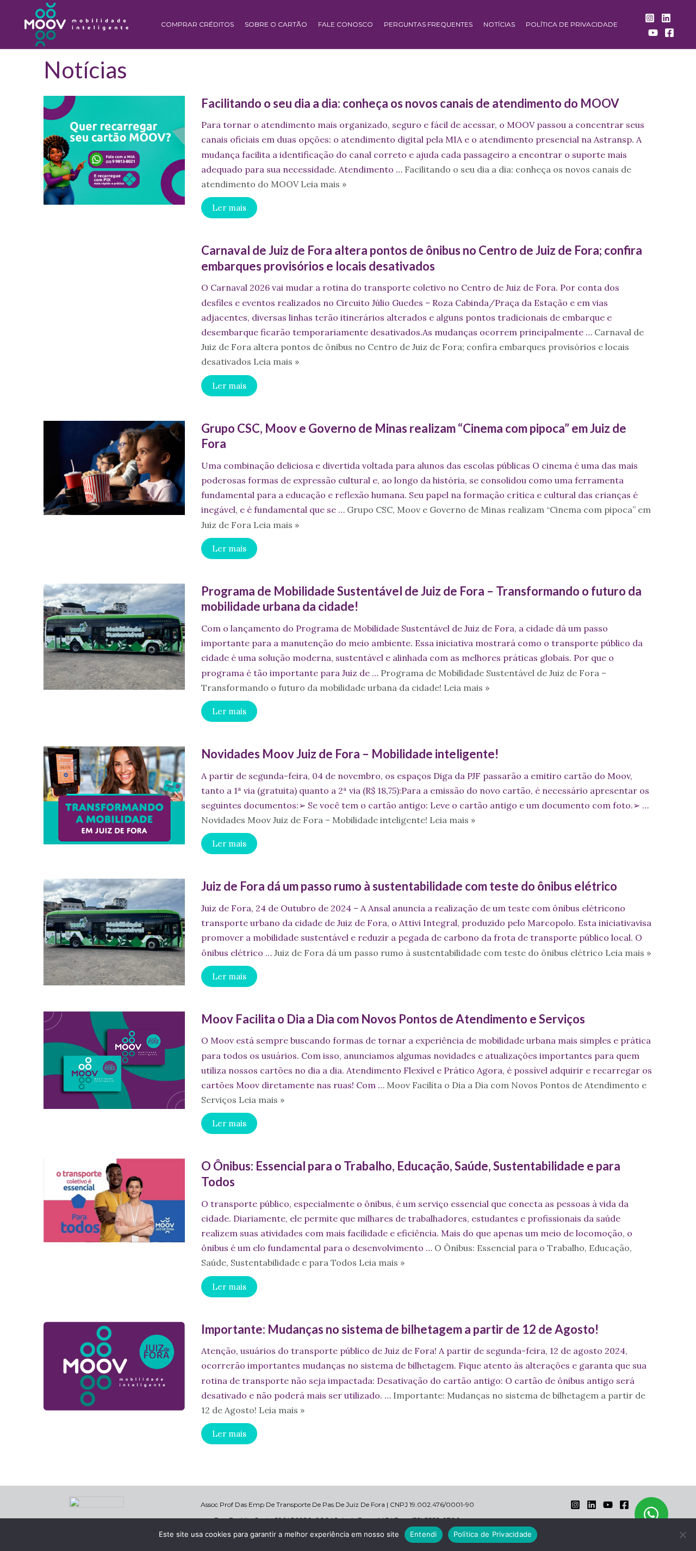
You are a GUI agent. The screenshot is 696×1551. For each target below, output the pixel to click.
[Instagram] (650, 18)
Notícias (499, 24)
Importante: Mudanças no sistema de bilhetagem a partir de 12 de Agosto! (400, 1329)
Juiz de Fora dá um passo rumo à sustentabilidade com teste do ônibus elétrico (409, 886)
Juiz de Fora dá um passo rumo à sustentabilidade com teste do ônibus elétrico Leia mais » (462, 952)
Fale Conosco (345, 24)
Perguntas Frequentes (428, 24)
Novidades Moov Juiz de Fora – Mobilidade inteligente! (350, 753)
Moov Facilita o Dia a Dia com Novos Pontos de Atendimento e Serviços (393, 1018)
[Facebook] (669, 33)
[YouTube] (653, 33)
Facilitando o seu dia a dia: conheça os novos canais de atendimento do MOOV (410, 103)
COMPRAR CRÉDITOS (197, 24)
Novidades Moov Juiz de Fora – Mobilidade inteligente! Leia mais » (338, 819)
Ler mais (229, 208)
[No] (682, 1534)
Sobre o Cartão (276, 24)
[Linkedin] (666, 18)
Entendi (423, 1534)
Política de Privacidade (572, 24)
